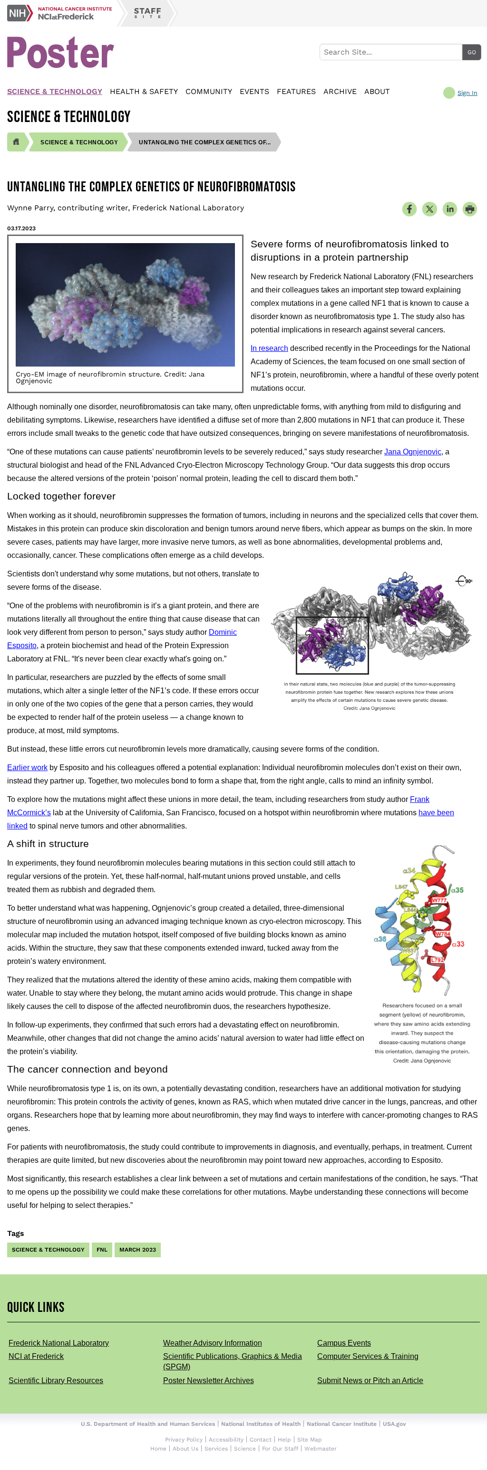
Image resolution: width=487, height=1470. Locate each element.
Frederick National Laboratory (59, 1343)
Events (254, 91)
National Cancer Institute (342, 1424)
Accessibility (226, 1439)
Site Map (309, 1439)
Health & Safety (144, 91)
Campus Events (344, 1343)
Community (208, 91)
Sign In (467, 93)
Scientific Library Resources (56, 1380)
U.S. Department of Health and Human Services (148, 1424)
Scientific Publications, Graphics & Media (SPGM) (232, 1361)
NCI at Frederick (36, 1356)
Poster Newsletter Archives (208, 1380)
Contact (261, 1439)
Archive (340, 91)
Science (245, 1448)
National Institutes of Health (261, 1424)
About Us (185, 1448)
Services (216, 1448)
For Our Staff (280, 1448)
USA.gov (394, 1424)
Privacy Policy (184, 1439)
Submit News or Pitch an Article (370, 1380)
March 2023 (137, 1249)
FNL (102, 1249)
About (377, 91)
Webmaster (320, 1448)
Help (284, 1439)
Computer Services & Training (368, 1356)
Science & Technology (54, 91)
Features (296, 91)
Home (158, 1448)
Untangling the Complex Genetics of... (205, 142)
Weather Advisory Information (212, 1343)
